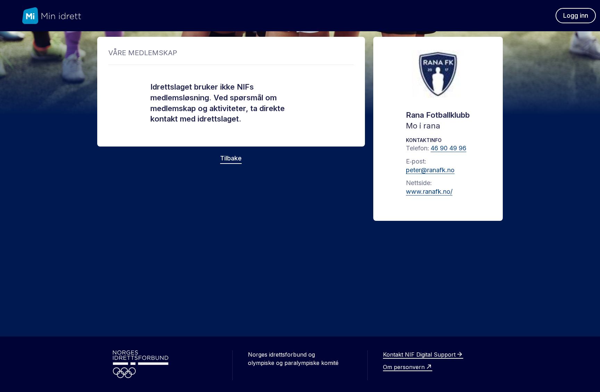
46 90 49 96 (448, 148)
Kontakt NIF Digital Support (419, 354)
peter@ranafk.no (430, 170)
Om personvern (404, 367)
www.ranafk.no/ (429, 191)
